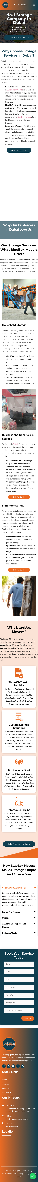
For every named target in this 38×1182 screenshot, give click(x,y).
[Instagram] (8, 1066)
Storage (5, 918)
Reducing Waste (9, 933)
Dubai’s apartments (14, 90)
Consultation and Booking (14, 888)
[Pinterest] (22, 1066)
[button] (34, 5)
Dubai (15, 444)
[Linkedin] (13, 1066)
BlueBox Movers (24, 117)
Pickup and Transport (11, 912)
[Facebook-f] (4, 1066)
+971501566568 (12, 1126)
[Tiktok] (18, 1066)
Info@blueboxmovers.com (17, 1119)
